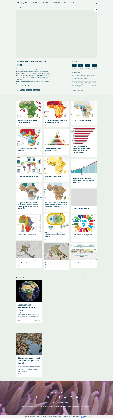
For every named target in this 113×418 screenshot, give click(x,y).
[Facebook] (42, 399)
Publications (45, 2)
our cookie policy (74, 416)
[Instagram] (48, 399)
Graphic (20, 7)
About (72, 2)
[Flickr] (53, 399)
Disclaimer (60, 402)
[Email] (77, 399)
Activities (34, 2)
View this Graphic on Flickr (78, 90)
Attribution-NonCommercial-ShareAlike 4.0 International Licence (74, 406)
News (64, 2)
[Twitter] (36, 399)
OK (82, 416)
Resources (56, 2)
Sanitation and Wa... (28, 7)
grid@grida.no (87, 85)
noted (35, 406)
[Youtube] (65, 399)
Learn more (87, 416)
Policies (66, 402)
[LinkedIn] (59, 399)
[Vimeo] (71, 399)
